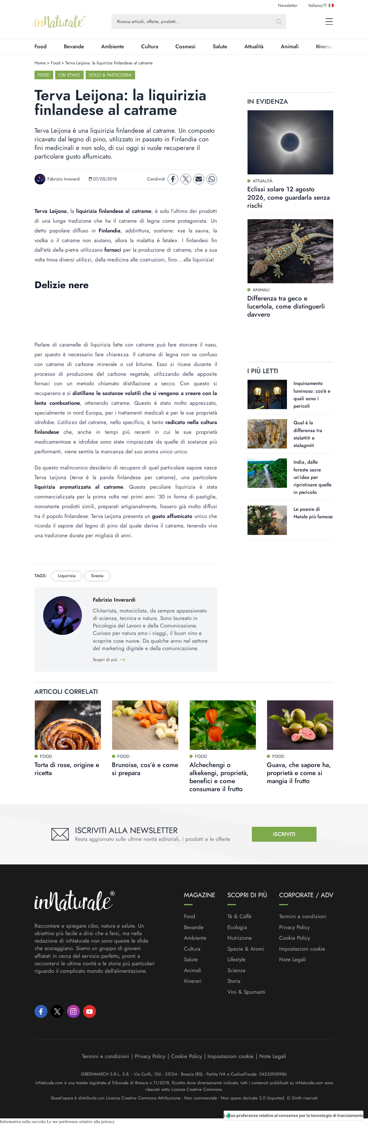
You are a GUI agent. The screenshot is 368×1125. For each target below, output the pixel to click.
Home (40, 63)
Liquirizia (67, 576)
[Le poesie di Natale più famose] (267, 520)
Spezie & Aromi (245, 949)
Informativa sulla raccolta (23, 1121)
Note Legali (292, 959)
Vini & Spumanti (246, 992)
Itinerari (193, 981)
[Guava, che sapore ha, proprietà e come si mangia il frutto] (300, 725)
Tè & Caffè (239, 916)
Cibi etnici (69, 75)
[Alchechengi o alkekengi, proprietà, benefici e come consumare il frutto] (222, 725)
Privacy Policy (294, 927)
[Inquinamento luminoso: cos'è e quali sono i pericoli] (267, 394)
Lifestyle (236, 959)
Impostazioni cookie (302, 949)
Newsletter (288, 5)
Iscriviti (284, 834)
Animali (290, 46)
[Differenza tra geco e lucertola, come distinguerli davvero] (290, 251)
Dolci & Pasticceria (110, 75)
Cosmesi (185, 46)
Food (40, 46)
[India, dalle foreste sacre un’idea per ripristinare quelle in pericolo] (267, 473)
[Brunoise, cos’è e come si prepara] (145, 725)
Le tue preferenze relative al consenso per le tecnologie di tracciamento (293, 1115)
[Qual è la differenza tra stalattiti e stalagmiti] (267, 434)
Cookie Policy (294, 938)
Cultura (149, 46)
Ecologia (237, 927)
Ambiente (112, 46)
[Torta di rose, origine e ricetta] (67, 725)
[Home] (60, 21)
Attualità (254, 46)
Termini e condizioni (302, 916)
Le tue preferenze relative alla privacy (81, 1121)
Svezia (97, 576)
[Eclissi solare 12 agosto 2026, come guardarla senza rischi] (290, 142)
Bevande (74, 46)
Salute (220, 46)
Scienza (236, 970)
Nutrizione (239, 938)
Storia (233, 981)
